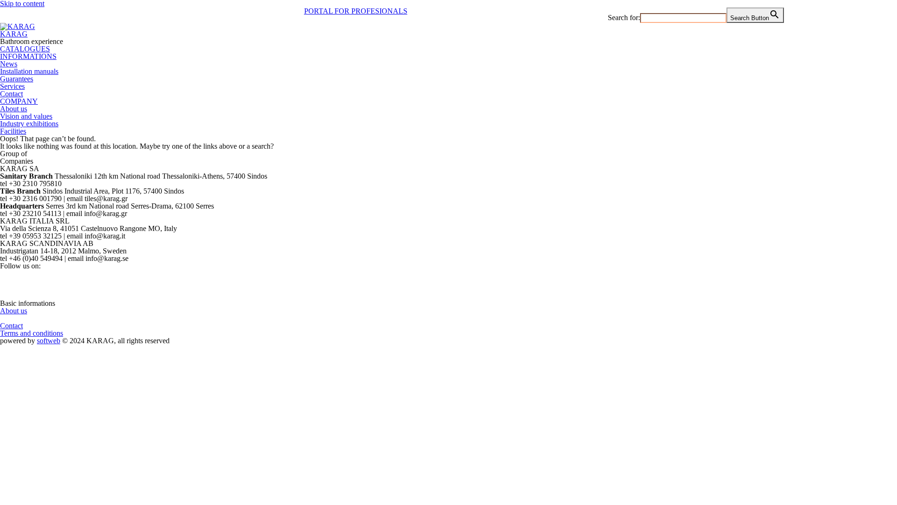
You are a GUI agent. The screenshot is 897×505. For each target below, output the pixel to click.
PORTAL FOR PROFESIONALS (355, 11)
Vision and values (26, 116)
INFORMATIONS (28, 56)
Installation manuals (29, 71)
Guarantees (16, 79)
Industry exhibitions (29, 124)
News (8, 64)
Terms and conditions (31, 333)
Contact (11, 94)
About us (13, 109)
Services (12, 86)
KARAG (14, 34)
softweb (48, 341)
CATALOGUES (25, 49)
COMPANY (19, 101)
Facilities (13, 131)
